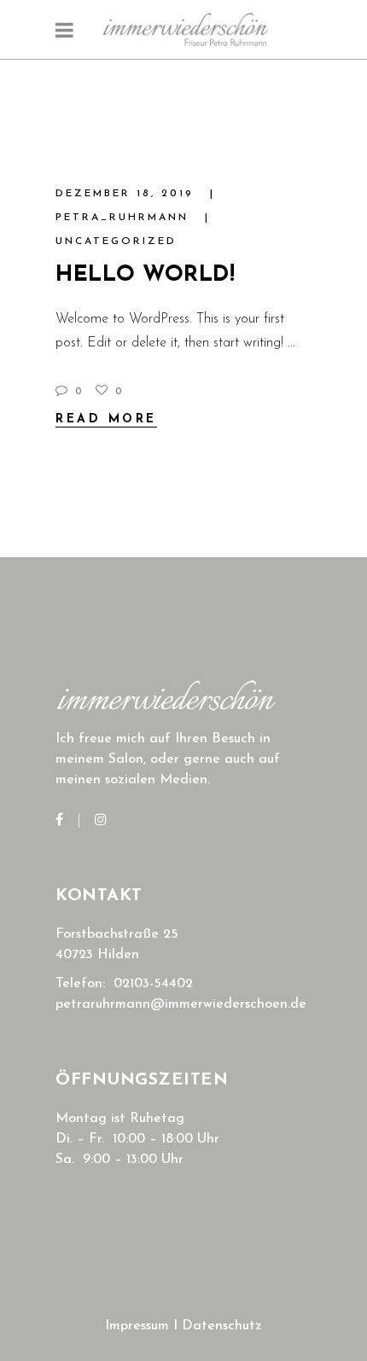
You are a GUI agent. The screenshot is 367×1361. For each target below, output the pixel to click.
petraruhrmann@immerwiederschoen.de (180, 1004)
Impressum (137, 1326)
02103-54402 (153, 984)
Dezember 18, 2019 (127, 194)
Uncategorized (116, 241)
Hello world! (145, 275)
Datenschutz (222, 1326)
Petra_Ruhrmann (125, 217)
